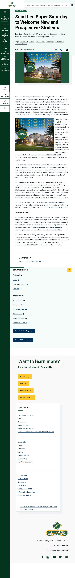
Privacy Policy (22, 485)
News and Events (30, 5)
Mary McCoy (30, 49)
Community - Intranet (25, 415)
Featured (31, 42)
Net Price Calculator (25, 462)
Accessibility (22, 442)
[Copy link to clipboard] (56, 50)
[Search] (72, 5)
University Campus (21, 44)
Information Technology (27, 492)
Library (20, 452)
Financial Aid (24, 42)
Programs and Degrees (26, 428)
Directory (21, 449)
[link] (23, 340)
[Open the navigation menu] (5, 12)
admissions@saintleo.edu (59, 207)
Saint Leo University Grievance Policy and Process (36, 432)
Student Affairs (59, 42)
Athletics (21, 418)
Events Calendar (23, 455)
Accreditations (23, 479)
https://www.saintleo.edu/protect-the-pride (46, 227)
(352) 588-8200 (62, 550)
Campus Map (22, 459)
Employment (22, 475)
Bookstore (21, 422)
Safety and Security (25, 489)
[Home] (12, 4)
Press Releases (40, 42)
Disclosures (22, 482)
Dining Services (23, 425)
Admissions (50, 42)
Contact (20, 445)
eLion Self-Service (24, 495)
